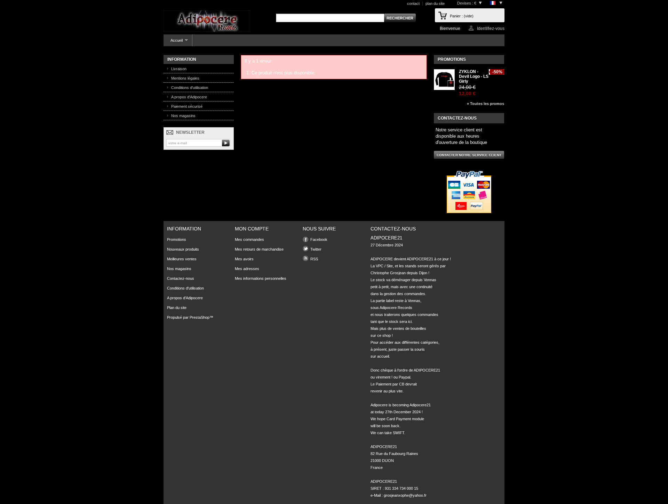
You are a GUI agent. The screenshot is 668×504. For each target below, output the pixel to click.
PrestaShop (199, 317)
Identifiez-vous (490, 28)
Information (181, 59)
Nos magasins (183, 116)
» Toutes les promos (485, 103)
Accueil (173, 42)
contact (413, 3)
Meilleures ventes (182, 259)
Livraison (178, 69)
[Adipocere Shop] (207, 21)
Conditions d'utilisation (189, 88)
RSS (314, 259)
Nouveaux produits (183, 249)
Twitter (315, 249)
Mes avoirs (244, 259)
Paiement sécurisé (186, 106)
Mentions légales (185, 78)
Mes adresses (247, 269)
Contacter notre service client (469, 155)
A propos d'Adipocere (189, 97)
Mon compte (252, 228)
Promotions (452, 59)
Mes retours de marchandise (259, 249)
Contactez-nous (180, 278)
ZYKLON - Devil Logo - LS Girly (473, 76)
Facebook (318, 239)
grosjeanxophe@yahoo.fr (405, 495)
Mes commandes (249, 239)
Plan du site (176, 308)
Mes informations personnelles (260, 278)
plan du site (435, 3)
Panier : (462, 16)
